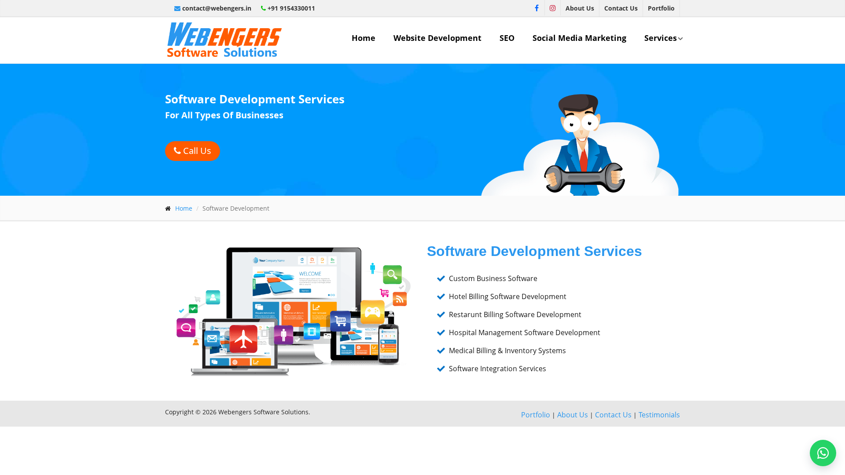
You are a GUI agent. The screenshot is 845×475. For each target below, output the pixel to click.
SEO (507, 38)
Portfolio (661, 8)
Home (363, 38)
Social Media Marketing (579, 38)
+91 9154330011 (290, 8)
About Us (580, 8)
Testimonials (659, 415)
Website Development (437, 38)
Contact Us (621, 8)
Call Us (196, 151)
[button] (823, 453)
